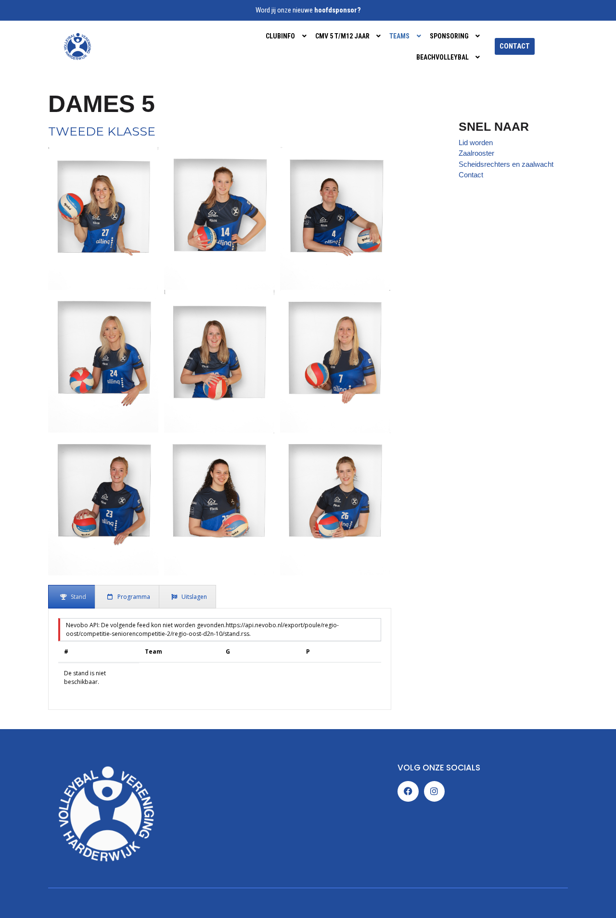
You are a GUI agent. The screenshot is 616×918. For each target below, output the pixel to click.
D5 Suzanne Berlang (335, 357)
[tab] (71, 596)
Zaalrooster (476, 153)
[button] (287, 36)
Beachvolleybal (442, 57)
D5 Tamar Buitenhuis (103, 500)
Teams (399, 36)
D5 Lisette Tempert (103, 357)
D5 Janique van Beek (219, 214)
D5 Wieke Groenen (335, 500)
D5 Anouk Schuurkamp (103, 214)
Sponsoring (449, 36)
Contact (471, 175)
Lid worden (476, 142)
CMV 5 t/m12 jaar (342, 36)
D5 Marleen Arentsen (219, 357)
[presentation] (71, 596)
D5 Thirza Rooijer (219, 500)
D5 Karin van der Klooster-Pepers (335, 214)
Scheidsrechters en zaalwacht (506, 164)
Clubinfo (280, 36)
